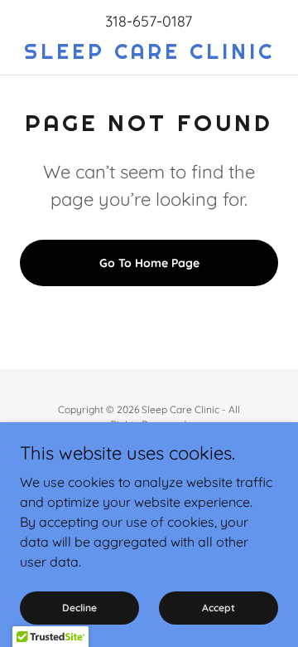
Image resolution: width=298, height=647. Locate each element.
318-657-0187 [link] (148, 21)
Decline (79, 607)
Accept (218, 607)
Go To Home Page (149, 262)
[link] (149, 52)
